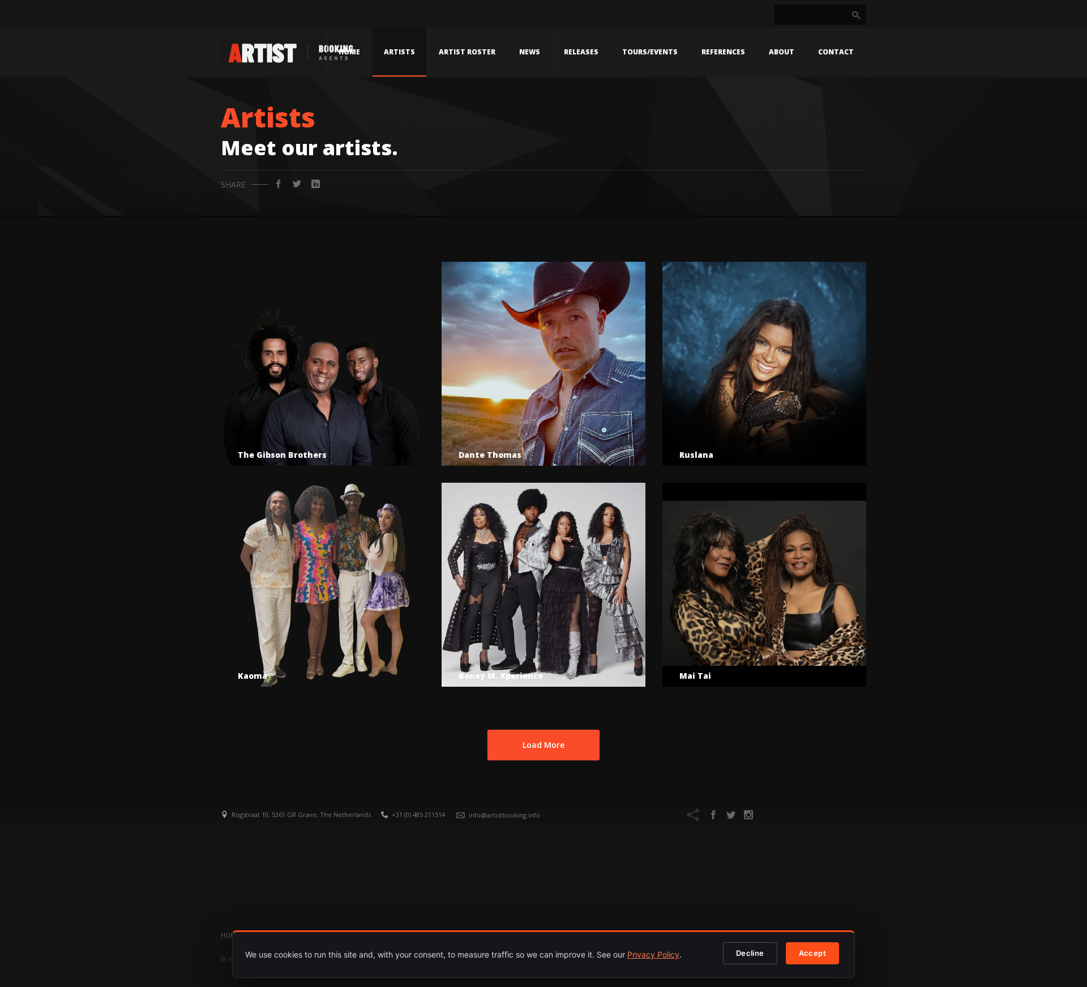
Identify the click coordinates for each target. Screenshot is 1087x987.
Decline (750, 953)
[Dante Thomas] (543, 364)
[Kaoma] (323, 585)
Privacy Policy (653, 954)
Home (349, 52)
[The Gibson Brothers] (323, 364)
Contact (836, 52)
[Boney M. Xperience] (543, 585)
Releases (581, 52)
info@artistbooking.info (504, 815)
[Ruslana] (764, 364)
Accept (812, 953)
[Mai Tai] (764, 585)
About (781, 52)
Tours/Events (650, 52)
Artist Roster (467, 52)
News (529, 52)
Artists (399, 52)
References (723, 52)
